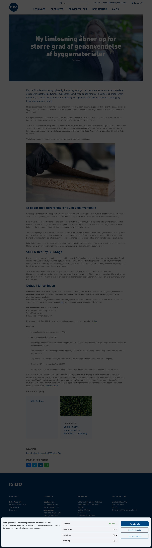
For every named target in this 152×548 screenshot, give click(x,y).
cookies (37, 528)
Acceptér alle (135, 524)
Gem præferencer (135, 536)
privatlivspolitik (25, 528)
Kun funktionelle (134, 530)
